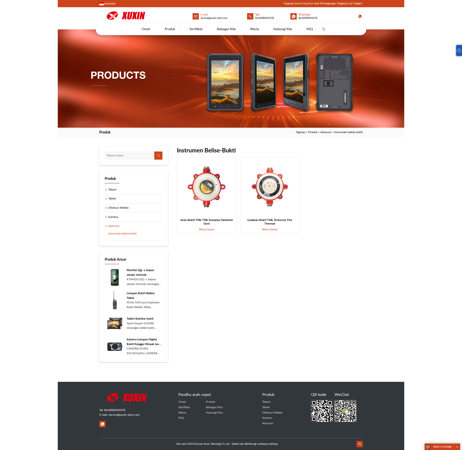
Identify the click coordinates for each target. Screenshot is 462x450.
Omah (146, 29)
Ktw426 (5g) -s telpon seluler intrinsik (140, 272)
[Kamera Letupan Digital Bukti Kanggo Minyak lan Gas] (115, 346)
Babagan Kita (226, 29)
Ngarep (300, 132)
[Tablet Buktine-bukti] (115, 323)
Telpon (112, 189)
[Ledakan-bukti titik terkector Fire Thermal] (269, 186)
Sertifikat (195, 29)
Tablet (112, 198)
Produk (170, 29)
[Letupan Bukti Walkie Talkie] (115, 300)
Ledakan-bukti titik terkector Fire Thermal (269, 222)
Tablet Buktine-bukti (140, 318)
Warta (254, 29)
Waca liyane (206, 229)
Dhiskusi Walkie (118, 207)
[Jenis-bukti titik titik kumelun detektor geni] (206, 186)
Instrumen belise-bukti (348, 132)
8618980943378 (264, 18)
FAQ (309, 29)
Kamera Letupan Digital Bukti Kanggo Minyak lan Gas (143, 342)
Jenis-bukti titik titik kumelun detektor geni (206, 222)
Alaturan (325, 132)
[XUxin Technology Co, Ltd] (125, 15)
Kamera (113, 217)
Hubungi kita (282, 29)
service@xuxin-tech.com (214, 18)
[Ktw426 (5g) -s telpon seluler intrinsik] (115, 277)
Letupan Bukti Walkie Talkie (141, 295)
